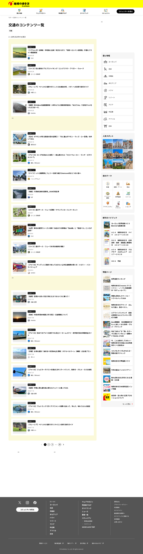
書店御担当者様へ (119, 513)
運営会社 (117, 502)
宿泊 (128, 187)
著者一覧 (85, 515)
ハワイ (111, 90)
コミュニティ (106, 13)
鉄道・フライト (118, 207)
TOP (9, 17)
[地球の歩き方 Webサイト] (18, 4)
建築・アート (118, 187)
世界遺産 (118, 197)
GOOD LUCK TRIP (88, 527)
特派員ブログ (63, 13)
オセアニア (112, 83)
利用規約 (117, 507)
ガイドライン (118, 510)
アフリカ (112, 119)
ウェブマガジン (41, 13)
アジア (111, 105)
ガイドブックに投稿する (121, 516)
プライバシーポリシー (121, 504)
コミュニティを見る (126, 11)
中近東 (111, 112)
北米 (110, 69)
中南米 (111, 76)
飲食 (107, 187)
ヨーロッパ (112, 62)
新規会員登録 (88, 521)
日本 (110, 126)
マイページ (87, 524)
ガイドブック (84, 13)
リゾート (112, 97)
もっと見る (126, 404)
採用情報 (117, 519)
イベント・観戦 (107, 197)
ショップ (128, 207)
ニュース (85, 511)
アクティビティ (107, 207)
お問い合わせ (118, 522)
